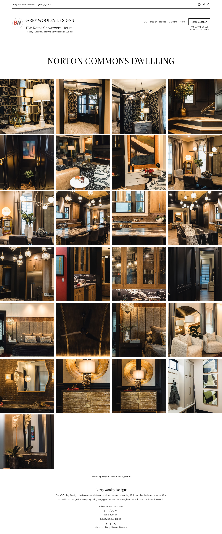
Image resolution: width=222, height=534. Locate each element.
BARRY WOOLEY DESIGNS (49, 20)
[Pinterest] (208, 4)
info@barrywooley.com (23, 4)
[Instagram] (199, 4)
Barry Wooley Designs (111, 489)
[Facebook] (203, 4)
